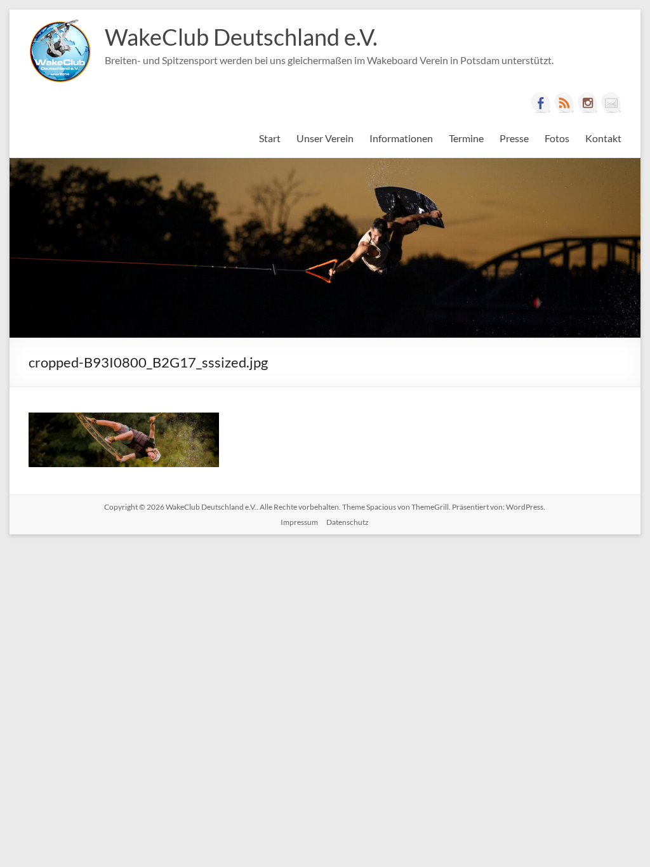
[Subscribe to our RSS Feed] (564, 103)
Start (270, 138)
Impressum (299, 522)
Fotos (557, 138)
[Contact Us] (611, 103)
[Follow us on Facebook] (541, 103)
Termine (466, 138)
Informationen (401, 138)
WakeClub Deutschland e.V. (241, 37)
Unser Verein (325, 138)
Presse (514, 138)
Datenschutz (347, 522)
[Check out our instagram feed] (588, 103)
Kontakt (603, 138)
